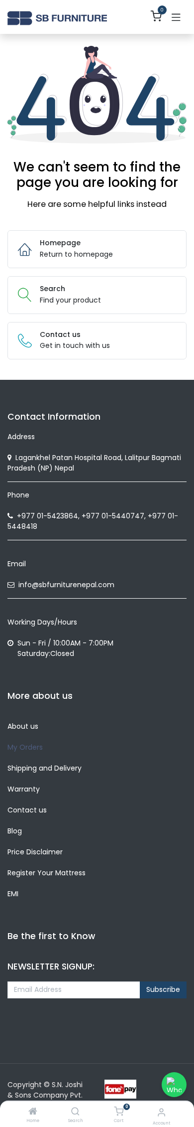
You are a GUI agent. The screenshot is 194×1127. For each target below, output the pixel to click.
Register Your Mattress (46, 873)
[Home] (32, 1112)
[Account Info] (161, 1112)
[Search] (75, 1112)
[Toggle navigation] (176, 17)
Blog (14, 831)
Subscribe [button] (163, 989)
